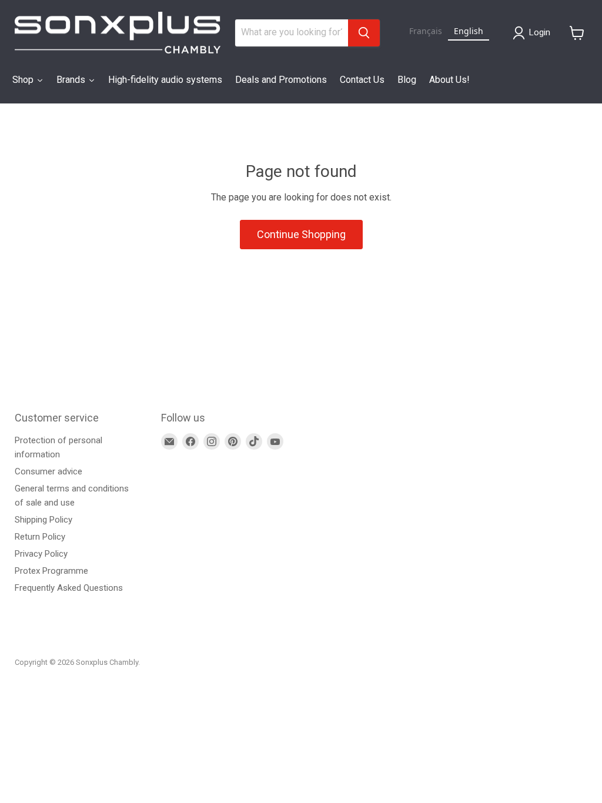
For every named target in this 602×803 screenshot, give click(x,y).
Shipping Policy (43, 519)
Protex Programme (51, 571)
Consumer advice (48, 471)
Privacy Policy (41, 553)
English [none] (468, 30)
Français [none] (425, 30)
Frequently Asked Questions (69, 588)
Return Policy (40, 536)
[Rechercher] (364, 32)
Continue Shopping (301, 234)
